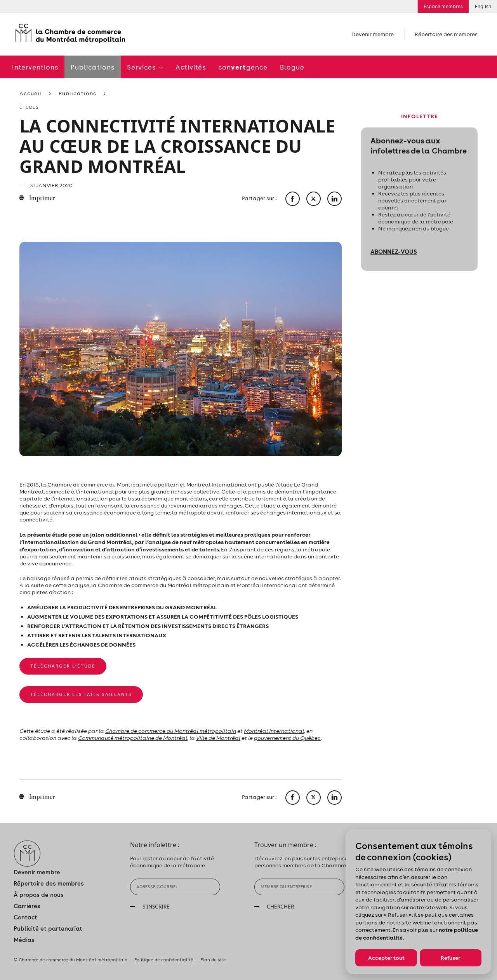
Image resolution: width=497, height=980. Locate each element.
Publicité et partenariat (48, 928)
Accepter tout (386, 957)
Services (142, 67)
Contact (25, 917)
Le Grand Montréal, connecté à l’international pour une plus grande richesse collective (168, 488)
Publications (93, 67)
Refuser (450, 957)
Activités (191, 67)
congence (243, 67)
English (483, 6)
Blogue (292, 67)
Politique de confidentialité (163, 960)
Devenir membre (372, 34)
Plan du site (213, 960)
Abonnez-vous (393, 251)
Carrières (27, 906)
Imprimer (41, 198)
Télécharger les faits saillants (81, 694)
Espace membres (443, 6)
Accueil (30, 93)
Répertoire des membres (446, 34)
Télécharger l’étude (63, 666)
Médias (24, 939)
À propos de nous (39, 894)
